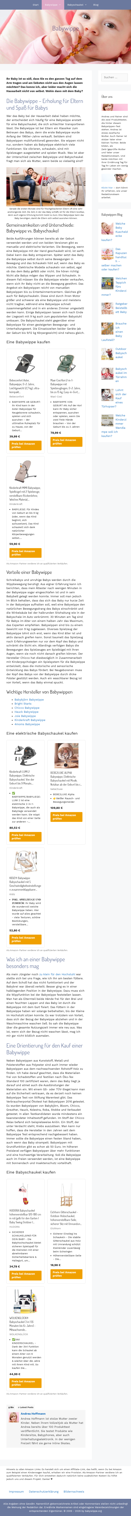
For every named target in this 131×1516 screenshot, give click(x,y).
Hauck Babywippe (27, 711)
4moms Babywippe (27, 724)
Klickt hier (107, 187)
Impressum (16, 1491)
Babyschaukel (75, 4)
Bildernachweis (74, 1491)
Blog (95, 4)
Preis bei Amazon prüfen (23, 445)
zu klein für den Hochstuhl (57, 974)
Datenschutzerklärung (43, 1491)
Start (36, 4)
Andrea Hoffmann (33, 1413)
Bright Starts (23, 703)
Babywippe (51, 4)
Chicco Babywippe (27, 707)
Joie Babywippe (25, 716)
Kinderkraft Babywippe (30, 720)
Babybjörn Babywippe (29, 699)
